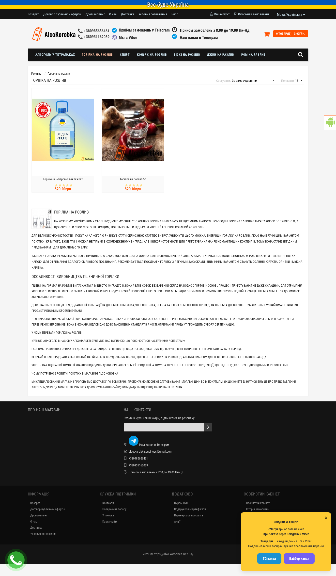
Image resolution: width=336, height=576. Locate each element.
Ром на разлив (253, 54)
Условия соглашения (152, 14)
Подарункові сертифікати (190, 509)
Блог (174, 14)
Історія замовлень (257, 509)
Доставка (127, 14)
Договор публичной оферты (62, 14)
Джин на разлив (220, 54)
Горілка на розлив (97, 54)
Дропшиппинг (95, 14)
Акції (177, 521)
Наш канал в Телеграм (198, 37)
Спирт (125, 54)
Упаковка (108, 515)
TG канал (269, 558)
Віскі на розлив (187, 54)
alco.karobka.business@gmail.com (150, 451)
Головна (36, 73)
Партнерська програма (188, 515)
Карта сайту (109, 521)
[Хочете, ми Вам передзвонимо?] (16, 560)
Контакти (108, 503)
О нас (113, 14)
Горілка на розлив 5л (133, 179)
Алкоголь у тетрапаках (55, 54)
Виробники (181, 503)
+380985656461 (96, 31)
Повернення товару (114, 509)
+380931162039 (96, 36)
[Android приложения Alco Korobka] (330, 122)
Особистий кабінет (258, 503)
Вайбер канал (299, 558)
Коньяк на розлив (152, 54)
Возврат (33, 14)
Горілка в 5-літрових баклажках (63, 179)
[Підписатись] (208, 427)
